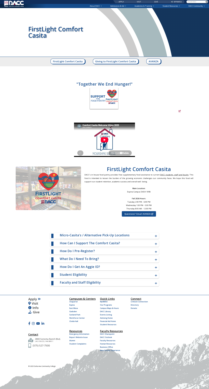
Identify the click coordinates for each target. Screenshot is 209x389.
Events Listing (106, 315)
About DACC (95, 6)
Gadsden (73, 311)
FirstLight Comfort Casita (68, 61)
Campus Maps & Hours (109, 308)
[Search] (207, 2)
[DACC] (14, 4)
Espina (72, 305)
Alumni (72, 340)
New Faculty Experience (110, 350)
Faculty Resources (107, 340)
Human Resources (107, 344)
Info (35, 308)
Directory (135, 305)
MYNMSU (178, 2)
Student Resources (170, 6)
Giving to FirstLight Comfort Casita (115, 61)
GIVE (156, 2)
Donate (134, 308)
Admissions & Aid (117, 6)
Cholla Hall (73, 321)
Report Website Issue (78, 337)
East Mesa (73, 308)
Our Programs (106, 305)
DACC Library (105, 311)
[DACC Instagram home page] (33, 323)
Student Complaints (77, 344)
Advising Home (106, 318)
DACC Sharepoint (107, 334)
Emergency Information (79, 334)
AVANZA (153, 61)
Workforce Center (77, 318)
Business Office (106, 347)
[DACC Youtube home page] (38, 323)
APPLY (121, 2)
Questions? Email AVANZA (137, 214)
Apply (32, 299)
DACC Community (195, 6)
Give (36, 312)
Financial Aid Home (108, 321)
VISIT (139, 2)
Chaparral (73, 301)
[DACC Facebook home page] (29, 323)
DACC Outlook (106, 337)
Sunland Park (74, 315)
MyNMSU (104, 301)
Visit (35, 303)
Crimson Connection (139, 301)
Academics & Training (143, 6)
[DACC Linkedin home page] (42, 323)
